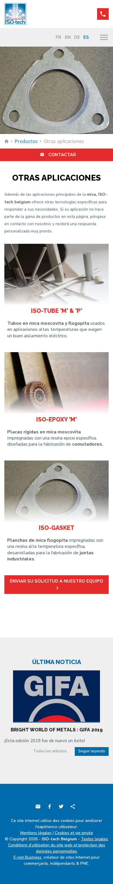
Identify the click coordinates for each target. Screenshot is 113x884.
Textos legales (94, 839)
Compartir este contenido (73, 806)
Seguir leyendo (91, 751)
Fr (58, 37)
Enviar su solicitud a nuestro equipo (56, 581)
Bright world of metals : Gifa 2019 (57, 730)
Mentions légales (36, 833)
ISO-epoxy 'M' (56, 419)
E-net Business (27, 857)
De (77, 37)
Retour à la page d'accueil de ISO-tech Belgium (6, 141)
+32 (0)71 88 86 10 (103, 14)
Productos (26, 141)
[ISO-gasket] (56, 491)
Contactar (62, 155)
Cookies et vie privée (74, 833)
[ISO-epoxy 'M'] (56, 383)
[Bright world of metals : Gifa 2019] (56, 696)
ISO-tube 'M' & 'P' (56, 310)
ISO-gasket (56, 527)
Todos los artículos (50, 751)
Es (86, 37)
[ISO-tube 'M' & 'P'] (56, 275)
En (68, 37)
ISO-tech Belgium (16, 13)
